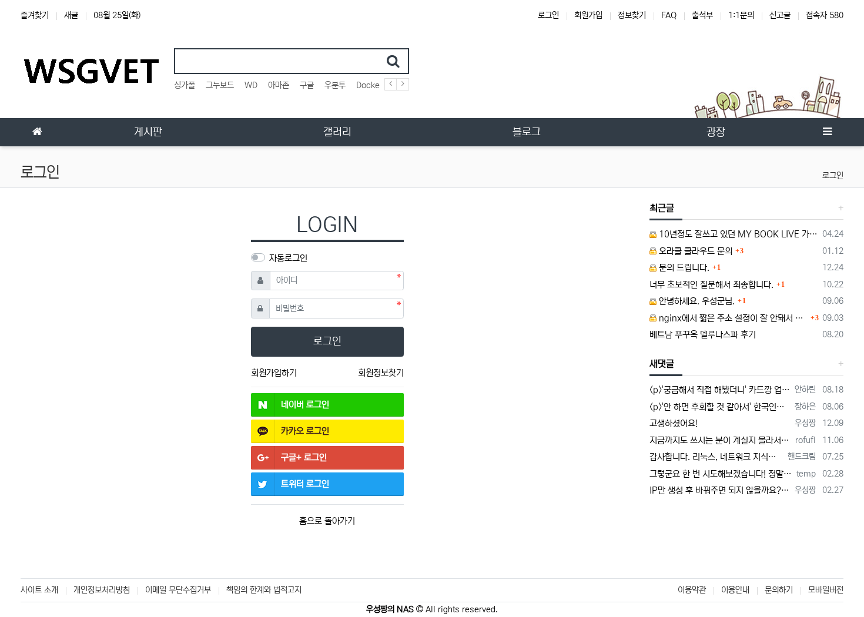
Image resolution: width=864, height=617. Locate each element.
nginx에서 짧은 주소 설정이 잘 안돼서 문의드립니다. (732, 318)
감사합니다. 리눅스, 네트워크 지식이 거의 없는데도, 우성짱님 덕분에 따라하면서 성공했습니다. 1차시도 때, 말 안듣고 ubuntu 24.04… (716, 457)
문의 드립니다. (683, 268)
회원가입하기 (274, 373)
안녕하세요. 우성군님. (696, 301)
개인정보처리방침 (101, 590)
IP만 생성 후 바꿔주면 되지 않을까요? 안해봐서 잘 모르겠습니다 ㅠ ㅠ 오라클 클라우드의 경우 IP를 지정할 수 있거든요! (720, 490)
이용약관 (692, 590)
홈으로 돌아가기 (327, 521)
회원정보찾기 (381, 373)
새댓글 (661, 363)
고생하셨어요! (673, 423)
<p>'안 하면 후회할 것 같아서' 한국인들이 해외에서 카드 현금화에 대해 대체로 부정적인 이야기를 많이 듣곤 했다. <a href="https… (720, 407)
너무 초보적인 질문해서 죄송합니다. (711, 285)
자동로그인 (288, 258)
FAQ (669, 15)
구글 (307, 85)
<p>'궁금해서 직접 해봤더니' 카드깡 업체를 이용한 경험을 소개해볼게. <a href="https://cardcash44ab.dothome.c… (720, 390)
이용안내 (735, 590)
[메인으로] (37, 132)
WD (251, 85)
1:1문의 (741, 15)
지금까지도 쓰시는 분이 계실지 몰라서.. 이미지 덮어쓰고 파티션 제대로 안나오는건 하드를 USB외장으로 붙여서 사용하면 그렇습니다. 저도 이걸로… (720, 440)
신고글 (780, 15)
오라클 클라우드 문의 (694, 251)
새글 (71, 15)
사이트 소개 (39, 590)
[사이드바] (827, 132)
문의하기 (779, 590)
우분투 (335, 85)
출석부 (702, 15)
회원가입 (588, 15)
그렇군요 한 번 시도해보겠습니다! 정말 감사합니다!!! (721, 474)
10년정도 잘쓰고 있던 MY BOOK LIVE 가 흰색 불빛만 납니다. (738, 234)
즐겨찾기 (35, 15)
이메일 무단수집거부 (178, 590)
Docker (369, 85)
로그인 (548, 15)
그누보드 (220, 85)
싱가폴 (184, 85)
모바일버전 (825, 590)
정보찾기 (632, 15)
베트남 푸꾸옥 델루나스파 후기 (702, 335)
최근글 (661, 208)
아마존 (278, 85)
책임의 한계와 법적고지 (264, 590)
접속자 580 (824, 15)
